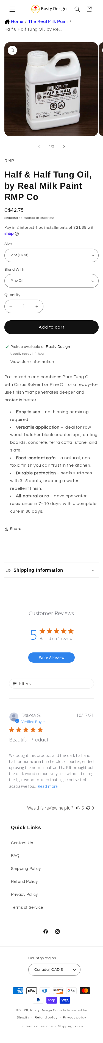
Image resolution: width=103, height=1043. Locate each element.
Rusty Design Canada (48, 1010)
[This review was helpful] (78, 808)
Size (8, 244)
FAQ (15, 856)
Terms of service (39, 1026)
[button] (11, 9)
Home (17, 21)
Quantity (12, 295)
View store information (32, 362)
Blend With (14, 269)
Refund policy (46, 1017)
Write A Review (51, 657)
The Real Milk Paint (48, 21)
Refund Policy (24, 882)
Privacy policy (74, 1017)
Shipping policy (70, 1026)
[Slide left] (39, 147)
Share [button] (15, 529)
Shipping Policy (26, 869)
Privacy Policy (24, 895)
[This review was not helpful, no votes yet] (88, 808)
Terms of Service (27, 907)
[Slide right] (64, 147)
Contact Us (22, 843)
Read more (48, 786)
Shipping (11, 217)
